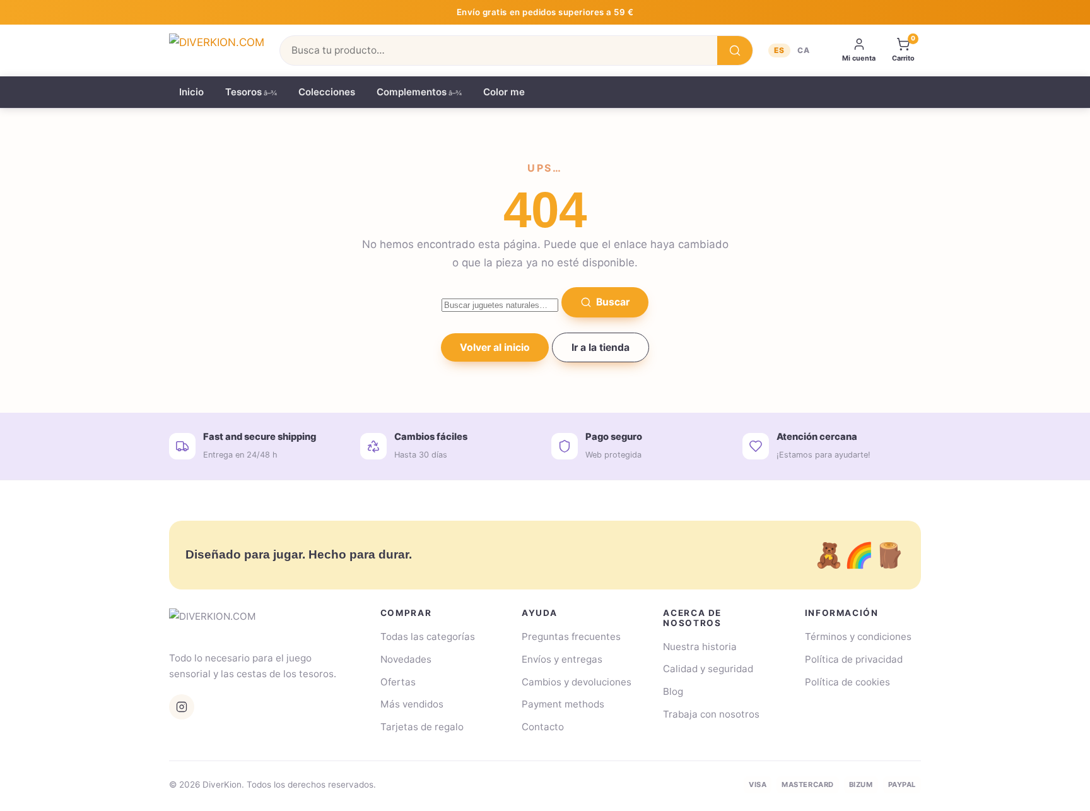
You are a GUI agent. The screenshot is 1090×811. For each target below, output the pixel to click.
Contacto (543, 727)
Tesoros (243, 92)
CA (803, 50)
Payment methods (563, 704)
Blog (673, 691)
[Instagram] (181, 706)
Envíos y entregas (562, 659)
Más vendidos (411, 704)
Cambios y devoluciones (576, 682)
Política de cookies (847, 682)
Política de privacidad (854, 659)
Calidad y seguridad (708, 669)
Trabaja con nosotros (711, 714)
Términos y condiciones (858, 636)
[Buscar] (735, 50)
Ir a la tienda (600, 347)
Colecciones (326, 92)
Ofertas (398, 682)
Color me (504, 92)
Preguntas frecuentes (571, 636)
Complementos (412, 92)
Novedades (405, 659)
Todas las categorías (427, 636)
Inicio (191, 92)
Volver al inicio (495, 347)
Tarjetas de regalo (422, 727)
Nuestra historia (700, 647)
